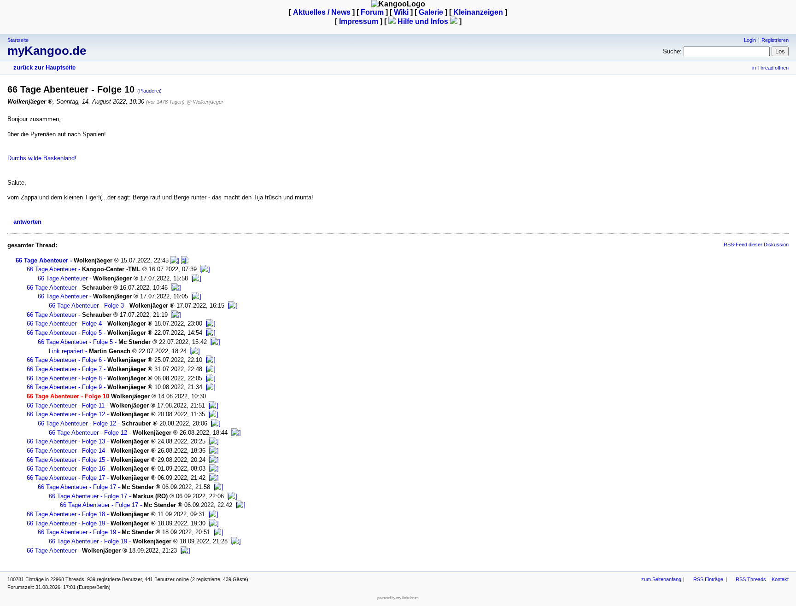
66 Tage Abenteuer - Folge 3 (86, 305)
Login (750, 40)
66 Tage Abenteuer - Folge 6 (64, 359)
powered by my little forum (398, 598)
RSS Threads (751, 579)
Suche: (672, 51)
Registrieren (775, 40)
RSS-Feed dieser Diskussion (756, 244)
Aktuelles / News (322, 12)
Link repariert (66, 351)
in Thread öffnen (770, 67)
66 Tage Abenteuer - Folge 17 (66, 477)
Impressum (358, 21)
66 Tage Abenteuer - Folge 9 (64, 387)
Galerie (431, 12)
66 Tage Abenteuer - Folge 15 (66, 459)
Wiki (401, 12)
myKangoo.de (46, 50)
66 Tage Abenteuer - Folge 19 (66, 523)
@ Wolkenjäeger (205, 102)
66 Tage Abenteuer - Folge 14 (66, 450)
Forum (372, 12)
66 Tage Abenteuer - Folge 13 (66, 441)
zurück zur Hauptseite (44, 67)
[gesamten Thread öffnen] (184, 260)
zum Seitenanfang (661, 579)
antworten (27, 221)
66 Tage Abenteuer (42, 260)
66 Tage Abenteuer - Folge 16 (66, 468)
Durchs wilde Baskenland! (41, 158)
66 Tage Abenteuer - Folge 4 (64, 323)
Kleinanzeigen (478, 12)
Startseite (18, 40)
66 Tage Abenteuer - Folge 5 (64, 332)
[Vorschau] (174, 260)
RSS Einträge (708, 579)
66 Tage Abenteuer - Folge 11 (66, 405)
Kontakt (780, 579)
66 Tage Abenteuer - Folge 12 (66, 414)
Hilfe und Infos (423, 21)
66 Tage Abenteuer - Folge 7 (64, 369)
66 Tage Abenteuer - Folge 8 (64, 378)
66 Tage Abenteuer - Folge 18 (66, 514)
